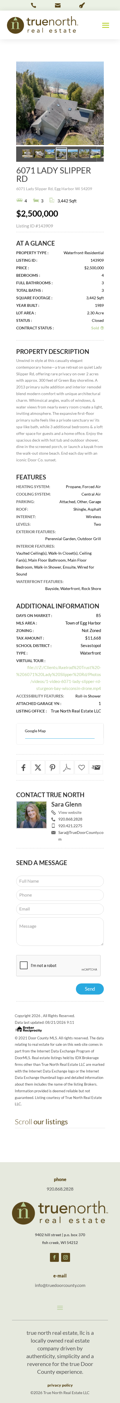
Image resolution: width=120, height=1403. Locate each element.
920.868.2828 (70, 819)
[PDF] (67, 767)
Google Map (35, 730)
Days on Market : (34, 615)
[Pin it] (52, 767)
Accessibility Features (39, 696)
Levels (23, 524)
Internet (25, 516)
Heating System (32, 486)
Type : (22, 653)
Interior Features (35, 546)
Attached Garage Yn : (38, 703)
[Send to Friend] (96, 767)
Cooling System (33, 494)
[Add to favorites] (81, 767)
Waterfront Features (39, 581)
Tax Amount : (30, 638)
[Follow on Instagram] (65, 1257)
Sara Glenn (66, 804)
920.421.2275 (70, 825)
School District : (34, 645)
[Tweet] (38, 767)
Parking (24, 501)
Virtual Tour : (30, 660)
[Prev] (20, 118)
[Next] (98, 118)
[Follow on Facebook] (54, 1257)
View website (69, 812)
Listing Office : (31, 711)
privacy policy (60, 1385)
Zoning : (25, 630)
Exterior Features (35, 531)
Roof (21, 509)
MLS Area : (26, 623)
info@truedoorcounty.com (60, 1285)
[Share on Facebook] (23, 767)
